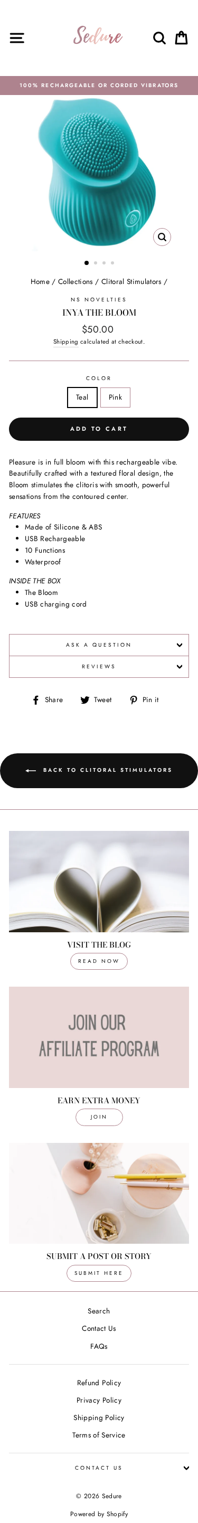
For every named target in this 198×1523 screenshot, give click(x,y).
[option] (99, 85)
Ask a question (99, 645)
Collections (75, 281)
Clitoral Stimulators (131, 281)
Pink (115, 397)
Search (99, 1311)
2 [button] (96, 264)
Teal (82, 397)
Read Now (99, 961)
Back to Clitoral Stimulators (106, 770)
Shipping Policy (98, 1417)
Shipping (66, 341)
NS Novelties (99, 300)
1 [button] (87, 263)
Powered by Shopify (99, 1514)
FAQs (98, 1346)
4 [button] (113, 264)
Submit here (99, 1273)
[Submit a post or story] (99, 1193)
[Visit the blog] (99, 881)
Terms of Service (98, 1435)
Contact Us (99, 1328)
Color (99, 378)
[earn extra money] (99, 1037)
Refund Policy (99, 1382)
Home (40, 281)
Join (99, 1117)
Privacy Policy (99, 1400)
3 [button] (105, 264)
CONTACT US (99, 1468)
